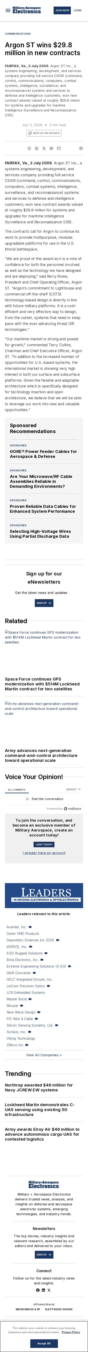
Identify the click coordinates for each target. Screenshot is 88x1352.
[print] (81, 148)
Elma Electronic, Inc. (22, 960)
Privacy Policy (71, 1332)
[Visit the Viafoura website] (72, 808)
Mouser (12, 1006)
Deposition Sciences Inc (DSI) (30, 940)
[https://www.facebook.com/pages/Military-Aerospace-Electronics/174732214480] (38, 1290)
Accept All (44, 1343)
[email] (59, 148)
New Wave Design (21, 1012)
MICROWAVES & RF (28, 1309)
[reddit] (51, 148)
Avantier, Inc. (17, 927)
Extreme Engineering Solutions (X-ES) (36, 966)
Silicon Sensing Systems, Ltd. (30, 1025)
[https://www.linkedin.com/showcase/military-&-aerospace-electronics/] (43, 1290)
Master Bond (17, 999)
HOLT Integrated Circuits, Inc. (30, 979)
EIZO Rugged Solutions (25, 953)
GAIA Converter (19, 973)
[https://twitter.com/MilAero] (49, 1290)
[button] (8, 10)
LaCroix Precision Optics (26, 986)
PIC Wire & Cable (20, 1019)
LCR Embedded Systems (26, 992)
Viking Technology (21, 1038)
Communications (18, 33)
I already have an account (44, 853)
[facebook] (29, 148)
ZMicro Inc (15, 1045)
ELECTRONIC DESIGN (58, 1309)
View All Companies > (44, 1055)
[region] (44, 800)
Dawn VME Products (23, 933)
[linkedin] (37, 148)
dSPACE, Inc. (17, 947)
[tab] (17, 789)
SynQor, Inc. (16, 1032)
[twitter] (44, 148)
